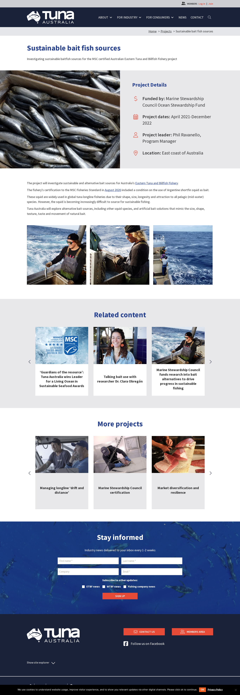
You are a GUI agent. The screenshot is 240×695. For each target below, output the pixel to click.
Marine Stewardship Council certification (62, 490)
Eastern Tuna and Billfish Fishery (156, 183)
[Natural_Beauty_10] (183, 255)
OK (202, 689)
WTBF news (114, 586)
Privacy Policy (215, 689)
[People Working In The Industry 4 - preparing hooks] (119, 255)
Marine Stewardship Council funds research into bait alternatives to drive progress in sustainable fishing (178, 379)
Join (210, 3)
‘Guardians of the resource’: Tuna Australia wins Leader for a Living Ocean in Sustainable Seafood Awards (61, 379)
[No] (235, 690)
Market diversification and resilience (120, 490)
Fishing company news (141, 586)
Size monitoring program (175, 490)
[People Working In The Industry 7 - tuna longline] (56, 255)
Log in (202, 3)
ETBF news (93, 586)
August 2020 (113, 190)
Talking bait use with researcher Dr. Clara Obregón (120, 378)
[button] (111, 17)
